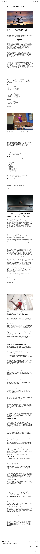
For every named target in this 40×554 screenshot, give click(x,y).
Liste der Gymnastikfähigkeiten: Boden (17, 131)
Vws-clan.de (4, 1)
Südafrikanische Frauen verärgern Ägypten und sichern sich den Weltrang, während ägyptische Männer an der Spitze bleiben (18, 215)
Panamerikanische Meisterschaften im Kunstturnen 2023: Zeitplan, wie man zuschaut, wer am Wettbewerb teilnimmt (18, 31)
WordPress (36, 551)
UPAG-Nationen (19, 39)
